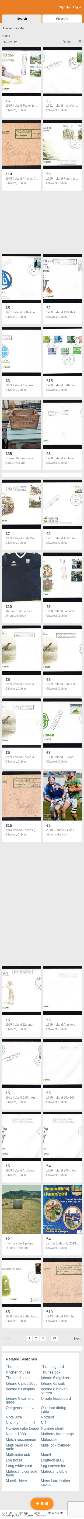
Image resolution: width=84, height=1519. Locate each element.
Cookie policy (11, 1515)
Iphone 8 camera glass (20, 1400)
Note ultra (14, 1417)
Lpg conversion (53, 1466)
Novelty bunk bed (20, 1423)
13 (54, 1338)
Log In (77, 7)
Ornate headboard (56, 1398)
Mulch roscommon (21, 1440)
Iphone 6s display (20, 1389)
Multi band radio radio (19, 1447)
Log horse (14, 1460)
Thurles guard (52, 1367)
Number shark (52, 1428)
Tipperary (22, 1248)
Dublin (22, 110)
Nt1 (44, 1423)
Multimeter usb (18, 1455)
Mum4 (46, 1455)
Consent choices (35, 1515)
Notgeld (47, 1417)
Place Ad (62, 18)
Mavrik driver (16, 1481)
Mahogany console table (21, 1473)
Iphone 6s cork (53, 1383)
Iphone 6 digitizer (55, 1378)
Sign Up (64, 7)
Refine (67, 41)
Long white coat (19, 1466)
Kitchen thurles (18, 1372)
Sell (43, 1503)
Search (22, 18)
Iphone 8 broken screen (54, 1391)
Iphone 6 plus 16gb (22, 1383)
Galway (21, 615)
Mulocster (49, 1440)
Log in (37, 1513)
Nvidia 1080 (16, 1434)
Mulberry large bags (57, 1434)
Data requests (54, 1513)
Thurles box (50, 1372)
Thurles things (17, 1378)
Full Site (7, 1513)
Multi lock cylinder (55, 1445)
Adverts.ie (20, 7)
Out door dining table (53, 1410)
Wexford (19, 462)
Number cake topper (22, 1428)
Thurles (12, 1367)
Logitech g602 (52, 1460)
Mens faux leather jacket (55, 1482)
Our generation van (22, 1408)
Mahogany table (54, 1471)
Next (77, 1338)
